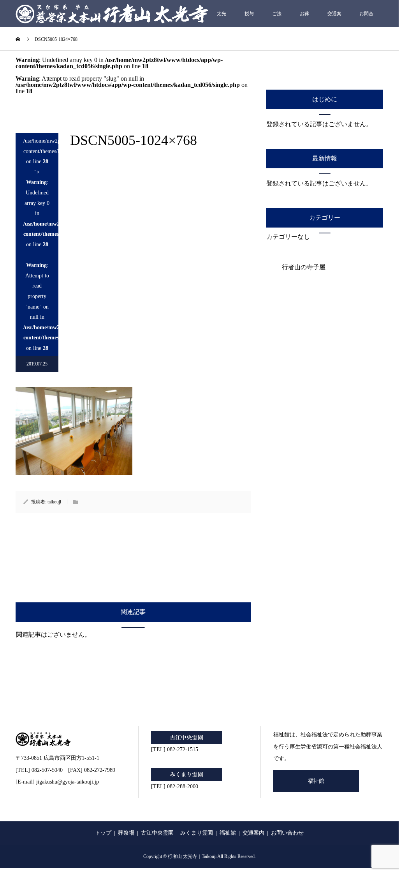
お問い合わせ (287, 833)
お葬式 (304, 19)
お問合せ (366, 19)
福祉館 (316, 781)
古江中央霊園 (157, 833)
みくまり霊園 (196, 833)
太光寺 (221, 19)
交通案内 (334, 19)
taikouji (54, 502)
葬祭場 (126, 833)
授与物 (249, 19)
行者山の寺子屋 (303, 267)
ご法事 (276, 19)
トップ (103, 833)
